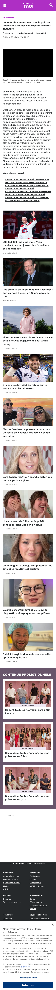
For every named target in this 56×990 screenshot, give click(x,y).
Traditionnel (35, 876)
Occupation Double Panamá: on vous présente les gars (27, 798)
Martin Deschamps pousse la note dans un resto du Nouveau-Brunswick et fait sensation (27, 432)
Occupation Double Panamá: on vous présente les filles (27, 755)
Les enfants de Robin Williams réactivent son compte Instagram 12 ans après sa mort (28, 293)
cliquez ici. (25, 967)
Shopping (7, 918)
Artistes (6, 889)
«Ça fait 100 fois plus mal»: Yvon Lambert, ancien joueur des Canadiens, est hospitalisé (26, 245)
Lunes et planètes (37, 886)
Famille (33, 908)
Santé (32, 899)
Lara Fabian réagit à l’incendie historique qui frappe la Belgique (27, 478)
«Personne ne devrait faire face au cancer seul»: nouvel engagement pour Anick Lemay (28, 340)
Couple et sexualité (38, 905)
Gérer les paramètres (28, 977)
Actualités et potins (11, 876)
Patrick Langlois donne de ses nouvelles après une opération (27, 656)
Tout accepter (28, 985)
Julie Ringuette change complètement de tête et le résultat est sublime (27, 567)
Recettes (7, 899)
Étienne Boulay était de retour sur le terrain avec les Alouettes (25, 386)
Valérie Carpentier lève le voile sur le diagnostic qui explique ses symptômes (26, 611)
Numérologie (35, 883)
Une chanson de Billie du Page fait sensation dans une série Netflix (23, 523)
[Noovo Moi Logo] (28, 5)
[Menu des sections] (5, 5)
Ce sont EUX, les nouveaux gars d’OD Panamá (27, 711)
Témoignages (36, 902)
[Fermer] (53, 925)
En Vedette (8, 17)
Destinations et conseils (40, 918)
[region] (28, 955)
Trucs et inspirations (12, 902)
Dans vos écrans (10, 879)
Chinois (33, 879)
